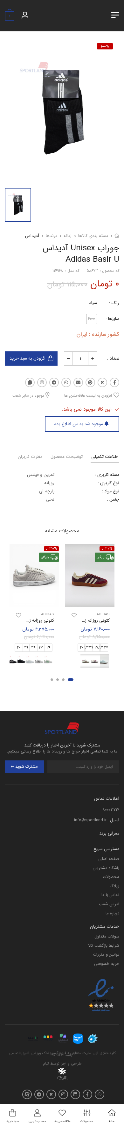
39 (26, 647)
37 (41, 647)
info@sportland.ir (90, 820)
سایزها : (112, 318)
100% (105, 46)
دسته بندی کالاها (93, 235)
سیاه (93, 302)
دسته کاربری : (107, 474)
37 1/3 (104, 647)
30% (53, 548)
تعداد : (113, 358)
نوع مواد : (110, 491)
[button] (70, 679)
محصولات (111, 877)
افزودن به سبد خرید (27, 358)
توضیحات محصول (67, 456)
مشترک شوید (26, 766)
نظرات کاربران (30, 456)
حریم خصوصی (106, 963)
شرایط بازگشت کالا (103, 945)
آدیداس (32, 235)
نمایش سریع (90, 601)
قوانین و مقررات (106, 954)
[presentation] (54, 661)
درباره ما (112, 913)
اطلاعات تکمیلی (105, 456)
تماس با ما (110, 895)
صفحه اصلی (108, 858)
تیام (46, 1063)
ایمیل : (113, 820)
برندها (51, 235)
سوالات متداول (106, 936)
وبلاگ (114, 886)
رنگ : (114, 302)
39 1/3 (89, 647)
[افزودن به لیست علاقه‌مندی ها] (74, 615)
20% (109, 548)
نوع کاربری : (108, 482)
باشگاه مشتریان (106, 868)
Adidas (103, 614)
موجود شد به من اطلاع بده (78, 423)
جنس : (113, 499)
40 (81, 647)
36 (48, 647)
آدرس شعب (109, 904)
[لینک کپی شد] (30, 382)
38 (97, 647)
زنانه (68, 235)
